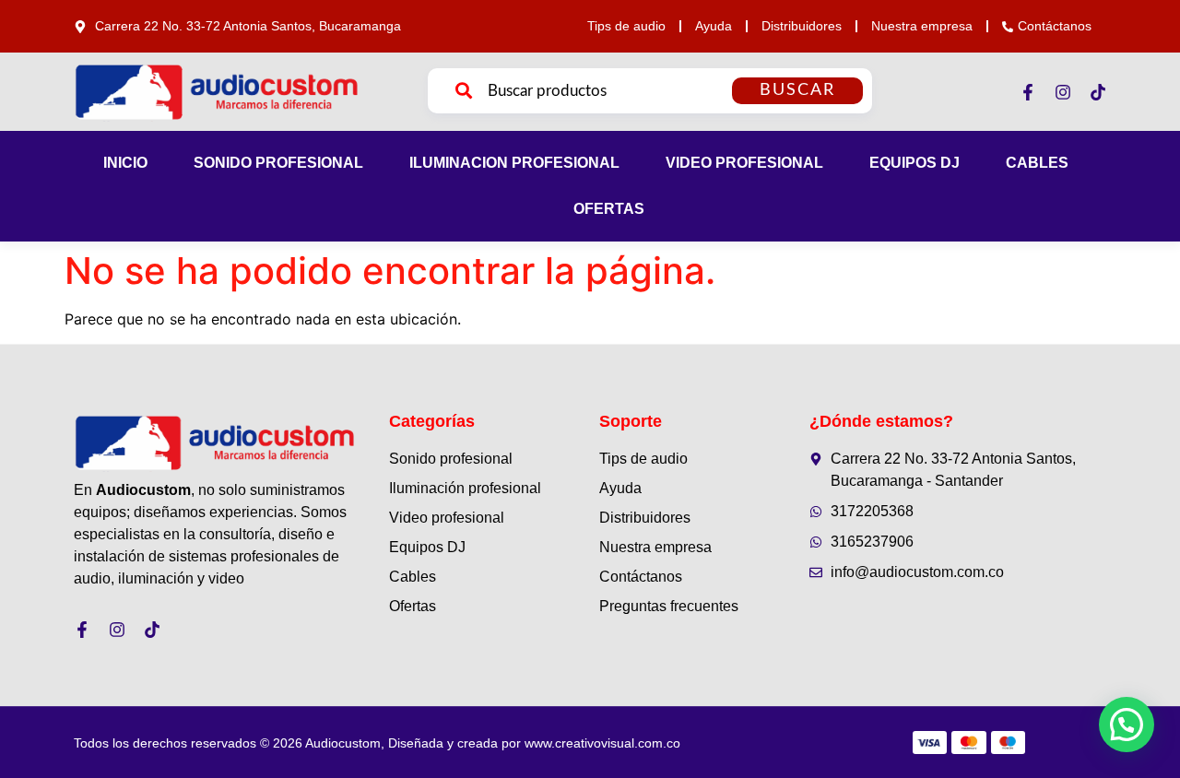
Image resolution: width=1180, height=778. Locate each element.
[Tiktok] (1098, 92)
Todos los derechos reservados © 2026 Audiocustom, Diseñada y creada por (377, 743)
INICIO (125, 163)
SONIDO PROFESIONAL (278, 163)
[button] (1126, 724)
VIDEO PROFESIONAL (744, 163)
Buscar (797, 90)
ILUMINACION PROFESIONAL (514, 163)
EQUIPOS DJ (914, 163)
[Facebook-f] (1028, 92)
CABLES (1037, 163)
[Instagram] (1063, 92)
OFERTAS (608, 209)
